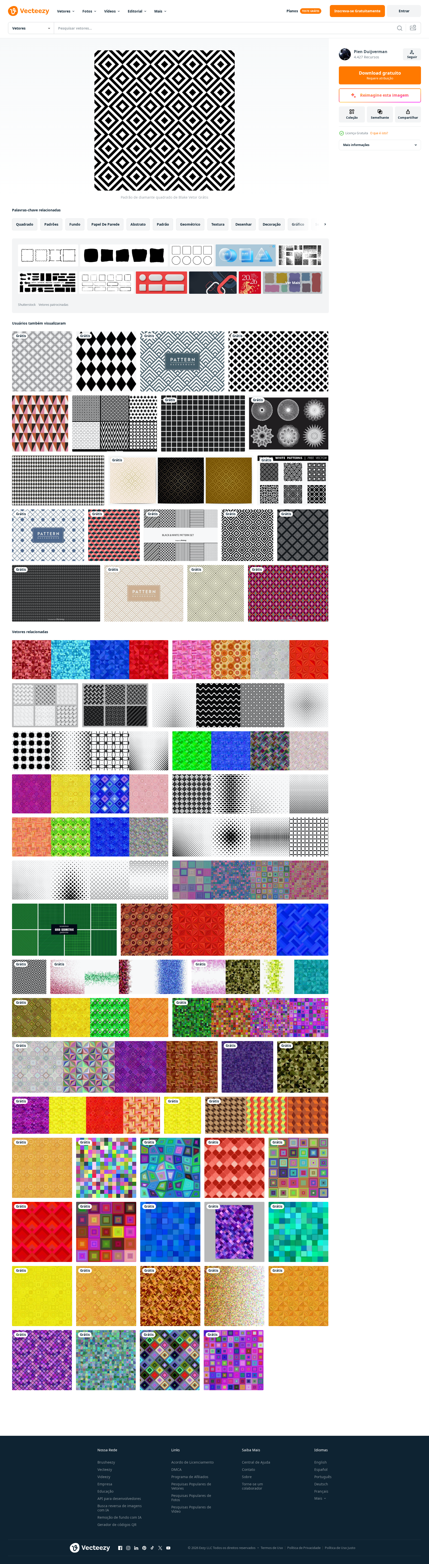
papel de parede (105, 224)
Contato (248, 1469)
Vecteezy (104, 1469)
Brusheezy (106, 1462)
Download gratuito (380, 75)
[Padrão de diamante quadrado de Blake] (29, 977)
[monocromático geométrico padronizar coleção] (90, 750)
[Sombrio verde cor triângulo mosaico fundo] (302, 1067)
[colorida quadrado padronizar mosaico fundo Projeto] (298, 1168)
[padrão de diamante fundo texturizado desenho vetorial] (48, 535)
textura (217, 224)
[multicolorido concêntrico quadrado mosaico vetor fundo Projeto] (233, 1360)
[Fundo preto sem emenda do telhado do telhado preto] (56, 593)
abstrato (138, 224)
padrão (163, 224)
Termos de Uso (272, 1547)
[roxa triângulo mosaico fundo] (247, 1067)
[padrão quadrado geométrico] (114, 535)
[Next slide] (321, 224)
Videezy (103, 1476)
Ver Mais (292, 282)
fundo (74, 224)
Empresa (104, 1484)
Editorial (135, 11)
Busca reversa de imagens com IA (119, 1507)
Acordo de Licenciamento (192, 1462)
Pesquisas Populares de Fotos (191, 1497)
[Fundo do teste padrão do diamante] (42, 361)
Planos (292, 11)
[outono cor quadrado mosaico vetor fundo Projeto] (234, 1296)
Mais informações (356, 145)
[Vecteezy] (28, 11)
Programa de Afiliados (189, 1476)
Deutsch (321, 1484)
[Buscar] (400, 28)
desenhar (243, 224)
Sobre (247, 1476)
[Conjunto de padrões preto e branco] (181, 535)
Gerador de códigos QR (116, 1524)
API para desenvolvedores (119, 1498)
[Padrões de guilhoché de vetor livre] (288, 423)
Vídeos (110, 11)
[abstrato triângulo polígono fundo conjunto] (90, 659)
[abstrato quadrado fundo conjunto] (250, 880)
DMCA (176, 1469)
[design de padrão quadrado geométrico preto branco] (203, 423)
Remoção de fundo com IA (119, 1517)
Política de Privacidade (304, 1547)
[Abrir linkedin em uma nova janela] (136, 1548)
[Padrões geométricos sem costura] (114, 423)
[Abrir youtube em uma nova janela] (168, 1548)
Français (321, 1491)
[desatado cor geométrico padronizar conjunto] (250, 659)
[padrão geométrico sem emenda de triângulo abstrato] (40, 423)
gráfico (298, 224)
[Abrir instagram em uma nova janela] (128, 1548)
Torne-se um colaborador (252, 1486)
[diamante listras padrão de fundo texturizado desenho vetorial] (182, 361)
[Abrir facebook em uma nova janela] (120, 1548)
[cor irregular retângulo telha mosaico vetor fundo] (106, 1360)
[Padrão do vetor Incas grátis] (288, 593)
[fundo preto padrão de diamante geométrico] (302, 535)
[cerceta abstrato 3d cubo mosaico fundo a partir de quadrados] (298, 1232)
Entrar (404, 11)
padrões (51, 224)
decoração (272, 224)
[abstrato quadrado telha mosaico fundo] (106, 1168)
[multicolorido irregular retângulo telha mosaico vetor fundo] (170, 1168)
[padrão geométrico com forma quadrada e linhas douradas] (180, 480)
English (320, 1462)
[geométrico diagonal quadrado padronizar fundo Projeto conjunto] (45, 705)
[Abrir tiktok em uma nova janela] (152, 1548)
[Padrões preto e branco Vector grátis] (292, 480)
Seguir (412, 57)
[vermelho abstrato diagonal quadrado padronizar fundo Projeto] (234, 1168)
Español (321, 1469)
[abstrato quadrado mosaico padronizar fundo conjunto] (119, 977)
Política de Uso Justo (340, 1547)
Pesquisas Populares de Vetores (191, 1486)
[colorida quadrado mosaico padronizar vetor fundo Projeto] (106, 1232)
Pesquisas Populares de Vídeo (191, 1509)
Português (323, 1476)
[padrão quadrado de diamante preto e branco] (106, 361)
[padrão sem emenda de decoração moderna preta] (278, 361)
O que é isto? (379, 133)
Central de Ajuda (256, 1462)
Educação (105, 1491)
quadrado (24, 224)
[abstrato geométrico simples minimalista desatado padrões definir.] (266, 1115)
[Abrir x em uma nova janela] (160, 1548)
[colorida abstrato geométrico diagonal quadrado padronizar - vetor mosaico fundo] (170, 1360)
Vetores (63, 11)
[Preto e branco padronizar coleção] (240, 705)
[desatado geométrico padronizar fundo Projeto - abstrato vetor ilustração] (170, 1296)
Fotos (87, 11)
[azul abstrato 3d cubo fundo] (170, 1232)
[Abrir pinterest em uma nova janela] (144, 1548)
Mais (158, 11)
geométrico (190, 224)
